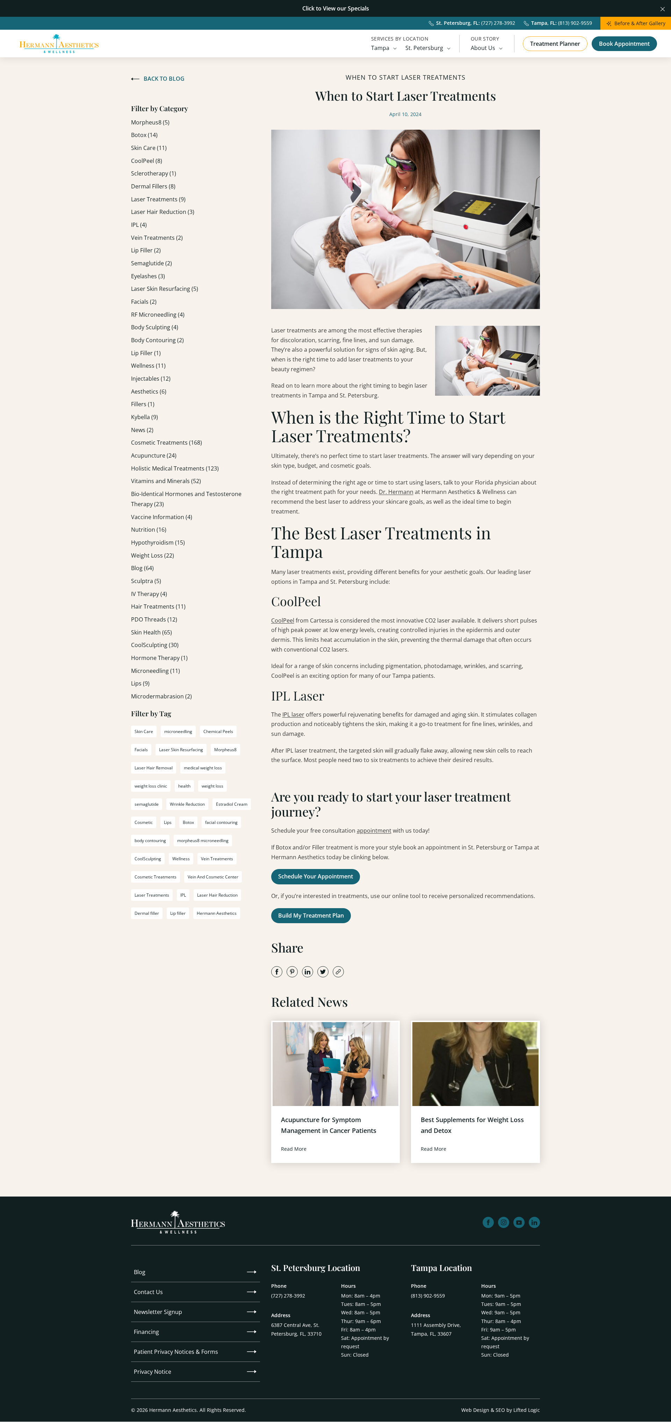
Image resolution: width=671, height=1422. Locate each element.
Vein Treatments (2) (157, 238)
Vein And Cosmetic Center (213, 877)
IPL (183, 895)
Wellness (181, 859)
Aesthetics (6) (148, 391)
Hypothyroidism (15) (158, 542)
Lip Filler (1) (146, 353)
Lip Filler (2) (146, 250)
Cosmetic (144, 822)
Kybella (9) (144, 417)
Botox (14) (144, 135)
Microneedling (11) (155, 671)
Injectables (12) (151, 378)
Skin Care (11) (149, 148)
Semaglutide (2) (151, 263)
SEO (500, 1410)
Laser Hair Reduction (217, 895)
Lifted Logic (526, 1410)
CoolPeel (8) (146, 161)
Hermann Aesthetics (217, 913)
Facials (141, 750)
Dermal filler (147, 913)
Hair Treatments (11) (158, 606)
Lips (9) (140, 683)
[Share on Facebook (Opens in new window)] (276, 971)
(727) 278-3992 (288, 1295)
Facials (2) (144, 302)
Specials (358, 8)
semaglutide (147, 804)
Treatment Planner (555, 44)
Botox (188, 822)
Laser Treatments (152, 895)
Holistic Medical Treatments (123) (175, 468)
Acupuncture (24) (153, 455)
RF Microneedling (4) (158, 314)
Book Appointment (624, 44)
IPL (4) (139, 225)
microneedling (178, 731)
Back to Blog (164, 78)
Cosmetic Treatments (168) (166, 442)
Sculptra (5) (146, 581)
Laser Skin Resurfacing (181, 750)
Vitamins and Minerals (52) (166, 481)
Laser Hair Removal (154, 768)
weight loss (212, 786)
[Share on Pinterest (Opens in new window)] (292, 971)
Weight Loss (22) (152, 555)
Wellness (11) (148, 365)
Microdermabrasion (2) (161, 696)
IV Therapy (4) (149, 594)
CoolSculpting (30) (155, 645)
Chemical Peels (218, 731)
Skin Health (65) (151, 632)
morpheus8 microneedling (203, 840)
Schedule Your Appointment (315, 876)
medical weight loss (203, 768)
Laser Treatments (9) (158, 199)
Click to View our (324, 8)
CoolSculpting (148, 859)
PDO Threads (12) (154, 619)
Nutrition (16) (148, 529)
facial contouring (221, 822)
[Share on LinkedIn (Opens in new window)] (307, 971)
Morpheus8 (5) (150, 122)
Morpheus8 (225, 750)
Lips (168, 822)
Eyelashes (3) (148, 276)
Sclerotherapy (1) (153, 173)
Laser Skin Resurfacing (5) (164, 289)
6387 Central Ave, (296, 1329)
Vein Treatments (217, 859)
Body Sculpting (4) (154, 327)
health (184, 786)
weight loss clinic (151, 786)
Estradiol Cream (231, 804)
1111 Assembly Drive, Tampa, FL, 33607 (436, 1329)
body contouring (150, 840)
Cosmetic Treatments (155, 877)
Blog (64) (142, 568)
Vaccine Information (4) (161, 517)
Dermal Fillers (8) (153, 186)
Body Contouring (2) (157, 340)
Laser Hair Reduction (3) (162, 212)
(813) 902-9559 (428, 1295)
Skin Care (144, 731)
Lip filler (178, 913)
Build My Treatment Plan (311, 915)
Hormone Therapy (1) (159, 658)
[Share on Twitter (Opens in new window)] (323, 971)
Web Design (475, 1410)
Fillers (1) (142, 404)
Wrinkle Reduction (187, 804)
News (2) (142, 430)
